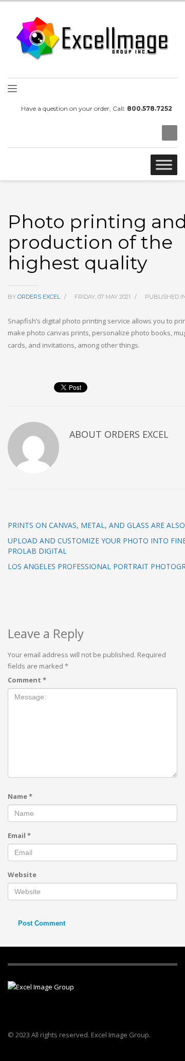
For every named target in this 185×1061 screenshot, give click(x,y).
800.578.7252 (149, 108)
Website (22, 874)
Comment (27, 679)
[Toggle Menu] (164, 164)
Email (19, 835)
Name (20, 796)
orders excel (39, 296)
